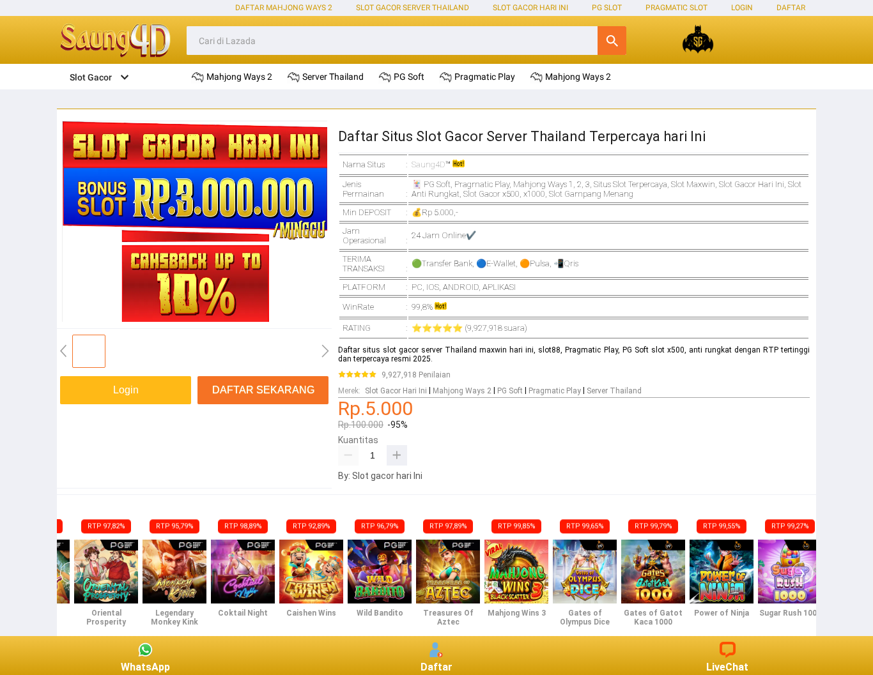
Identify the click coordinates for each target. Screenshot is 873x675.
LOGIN (742, 7)
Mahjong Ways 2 (462, 390)
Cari (612, 40)
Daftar (436, 667)
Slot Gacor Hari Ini (530, 7)
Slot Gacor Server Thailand (412, 7)
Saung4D (428, 164)
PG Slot (607, 7)
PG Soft (510, 390)
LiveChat (727, 667)
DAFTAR (790, 7)
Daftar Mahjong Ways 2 (283, 7)
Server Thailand (614, 390)
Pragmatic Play (555, 390)
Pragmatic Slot (676, 7)
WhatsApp (145, 667)
